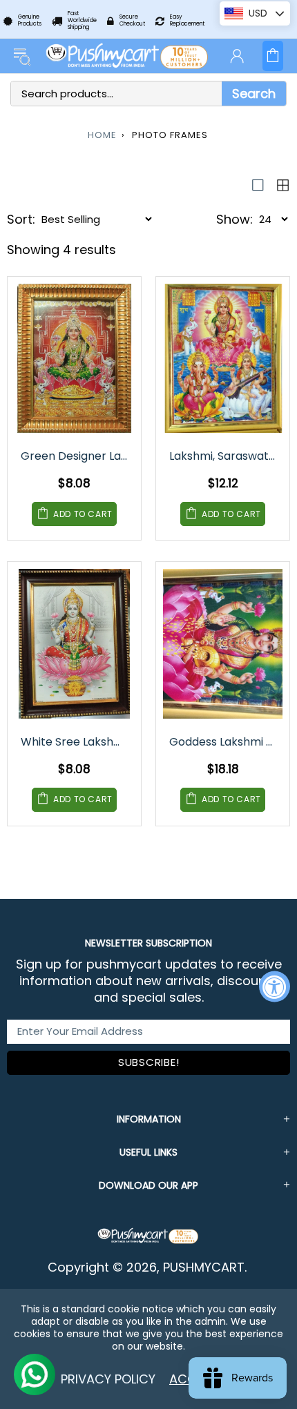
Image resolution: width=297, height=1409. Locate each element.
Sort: (21, 219)
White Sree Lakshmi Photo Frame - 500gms (75, 742)
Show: (234, 219)
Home (102, 135)
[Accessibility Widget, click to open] (274, 986)
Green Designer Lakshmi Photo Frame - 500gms (75, 456)
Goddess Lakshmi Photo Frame (223, 742)
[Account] (237, 55)
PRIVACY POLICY (108, 1379)
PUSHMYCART (127, 56)
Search (254, 93)
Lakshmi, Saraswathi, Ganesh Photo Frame (223, 456)
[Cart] (272, 56)
